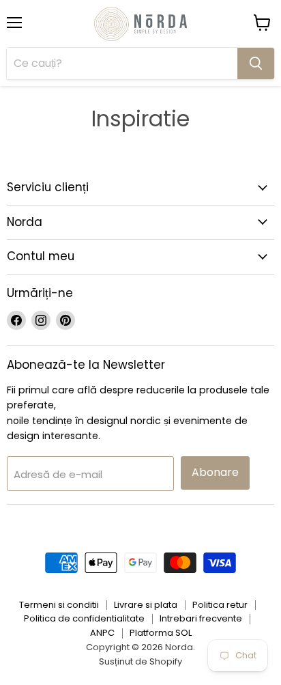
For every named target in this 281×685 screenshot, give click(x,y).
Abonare (215, 472)
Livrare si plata (145, 604)
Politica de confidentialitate (84, 618)
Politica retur (220, 604)
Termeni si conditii (59, 604)
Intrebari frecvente (201, 618)
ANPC (102, 632)
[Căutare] (255, 63)
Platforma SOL (161, 632)
